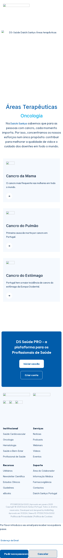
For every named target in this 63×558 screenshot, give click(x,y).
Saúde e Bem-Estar (13, 451)
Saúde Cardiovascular (14, 434)
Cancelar (43, 553)
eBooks (7, 493)
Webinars (38, 445)
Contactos (38, 487)
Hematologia (9, 445)
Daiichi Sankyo (18, 123)
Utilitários (8, 470)
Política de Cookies (43, 516)
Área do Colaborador (44, 470)
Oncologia (8, 439)
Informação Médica (43, 476)
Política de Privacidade (21, 516)
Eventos (37, 456)
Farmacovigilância (42, 482)
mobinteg (49, 510)
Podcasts (38, 439)
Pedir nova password (16, 553)
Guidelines (8, 487)
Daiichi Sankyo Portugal (45, 493)
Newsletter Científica (14, 476)
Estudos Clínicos (11, 482)
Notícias (37, 434)
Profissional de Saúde (14, 456)
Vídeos (36, 451)
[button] (58, 7)
